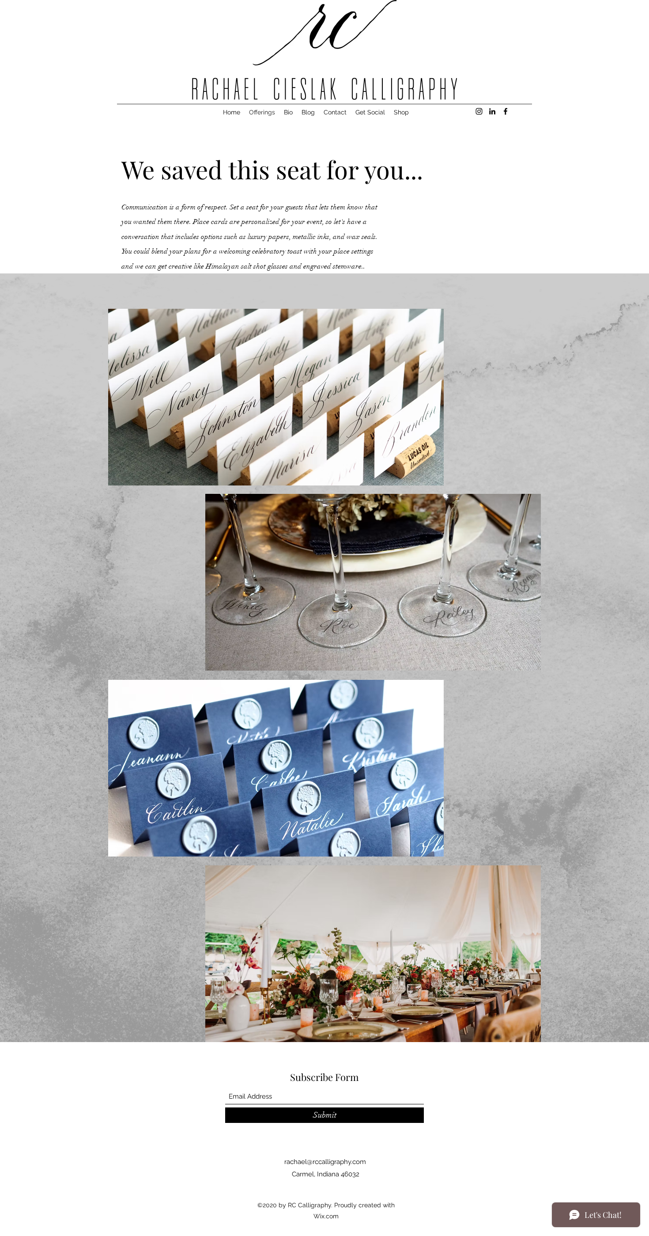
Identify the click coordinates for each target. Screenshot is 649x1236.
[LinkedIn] (492, 111)
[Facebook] (505, 111)
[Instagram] (479, 111)
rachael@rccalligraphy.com (325, 1162)
